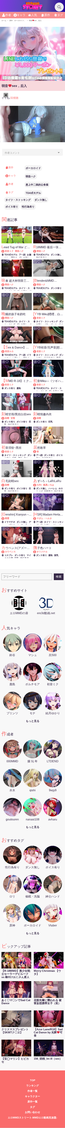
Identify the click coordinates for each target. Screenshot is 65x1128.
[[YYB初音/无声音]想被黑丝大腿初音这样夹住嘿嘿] (36, 351)
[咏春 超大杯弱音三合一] (4, 284)
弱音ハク (31, 176)
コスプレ (8, 555)
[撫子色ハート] (36, 551)
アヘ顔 (22, 254)
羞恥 (19, 388)
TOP (32, 1080)
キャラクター (32, 1096)
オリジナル (42, 551)
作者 (8, 15)
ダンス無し (40, 199)
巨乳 (50, 421)
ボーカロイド (33, 168)
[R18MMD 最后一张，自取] (36, 251)
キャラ (21, 15)
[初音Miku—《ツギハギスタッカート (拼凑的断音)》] (36, 384)
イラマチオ (9, 522)
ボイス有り (11, 206)
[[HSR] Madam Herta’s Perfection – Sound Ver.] (36, 518)
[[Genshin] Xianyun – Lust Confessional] (4, 518)
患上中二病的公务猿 (37, 184)
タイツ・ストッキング (18, 199)
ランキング (32, 1085)
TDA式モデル (33, 193)
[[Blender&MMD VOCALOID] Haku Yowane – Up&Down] (36, 284)
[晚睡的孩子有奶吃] (4, 318)
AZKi (39, 485)
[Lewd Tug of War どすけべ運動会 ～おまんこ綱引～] (4, 251)
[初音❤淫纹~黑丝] (4, 451)
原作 (47, 15)
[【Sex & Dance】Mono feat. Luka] (4, 351)
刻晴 (7, 418)
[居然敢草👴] (36, 451)
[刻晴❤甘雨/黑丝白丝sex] (4, 418)
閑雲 (7, 518)
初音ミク (9, 251)
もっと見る (32, 720)
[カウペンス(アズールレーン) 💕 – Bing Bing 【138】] (4, 551)
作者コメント (12, 152)
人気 (34, 15)
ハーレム (52, 488)
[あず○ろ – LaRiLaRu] (36, 485)
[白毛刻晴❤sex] (4, 485)
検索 (59, 576)
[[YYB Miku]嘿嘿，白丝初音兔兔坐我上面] (36, 318)
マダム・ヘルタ (44, 518)
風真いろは (48, 485)
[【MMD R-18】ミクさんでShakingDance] (4, 384)
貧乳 (56, 555)
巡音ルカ (9, 351)
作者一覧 (32, 1091)
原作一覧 (32, 1101)
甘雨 (13, 418)
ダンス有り (56, 288)
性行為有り (28, 206)
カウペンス (10, 551)
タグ (60, 15)
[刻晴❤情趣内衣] (36, 418)
